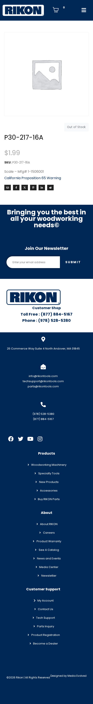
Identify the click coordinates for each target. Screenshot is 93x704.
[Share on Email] (7, 187)
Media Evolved (77, 676)
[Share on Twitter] (24, 187)
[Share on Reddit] (50, 187)
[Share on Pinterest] (33, 187)
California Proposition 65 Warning (32, 178)
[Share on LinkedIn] (41, 187)
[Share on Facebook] (16, 187)
